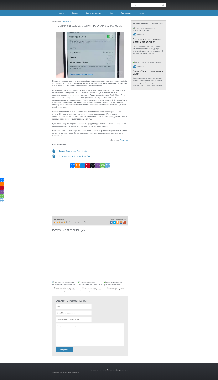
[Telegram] (107, 165)
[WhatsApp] (102, 165)
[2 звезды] (57, 222)
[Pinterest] (87, 165)
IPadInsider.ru (66, 4)
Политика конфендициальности (117, 370)
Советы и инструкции (94, 13)
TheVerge (124, 140)
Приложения (126, 13)
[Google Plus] (124, 222)
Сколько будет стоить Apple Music (72, 151)
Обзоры (75, 13)
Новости (61, 13)
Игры (111, 13)
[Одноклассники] (77, 165)
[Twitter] (114, 222)
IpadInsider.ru (56, 21)
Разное (141, 13)
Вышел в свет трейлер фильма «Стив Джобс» (115, 289)
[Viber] (97, 165)
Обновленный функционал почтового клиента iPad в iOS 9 (64, 290)
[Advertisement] (90, 192)
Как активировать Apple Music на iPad (74, 156)
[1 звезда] (55, 222)
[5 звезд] (64, 222)
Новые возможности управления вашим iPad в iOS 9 (90, 290)
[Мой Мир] (82, 165)
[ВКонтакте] (72, 165)
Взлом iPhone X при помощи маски (148, 72)
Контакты (103, 370)
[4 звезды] (62, 222)
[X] (92, 165)
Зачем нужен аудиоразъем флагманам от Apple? (147, 40)
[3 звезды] (60, 222)
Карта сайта (94, 370)
